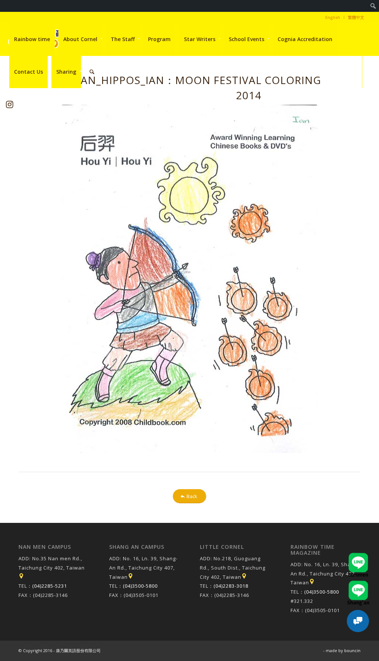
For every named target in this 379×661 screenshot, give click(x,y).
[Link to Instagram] (9, 104)
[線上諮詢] (358, 621)
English (332, 17)
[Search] (92, 72)
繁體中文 (356, 17)
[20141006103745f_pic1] (189, 279)
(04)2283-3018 (231, 585)
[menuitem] (373, 6)
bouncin (352, 650)
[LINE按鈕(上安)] (358, 584)
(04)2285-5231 (49, 585)
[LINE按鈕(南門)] (358, 556)
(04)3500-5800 (140, 585)
